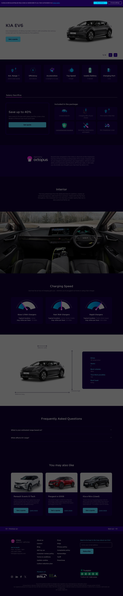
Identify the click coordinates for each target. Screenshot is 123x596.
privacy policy (56, 3)
